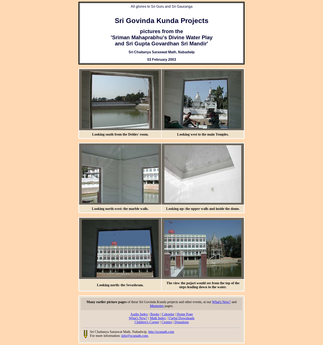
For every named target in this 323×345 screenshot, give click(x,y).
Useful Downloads (181, 318)
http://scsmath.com (161, 332)
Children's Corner (146, 322)
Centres (167, 322)
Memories (157, 306)
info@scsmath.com (134, 336)
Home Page (185, 314)
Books (154, 314)
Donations (181, 322)
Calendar (168, 314)
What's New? (221, 302)
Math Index (158, 318)
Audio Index (139, 314)
